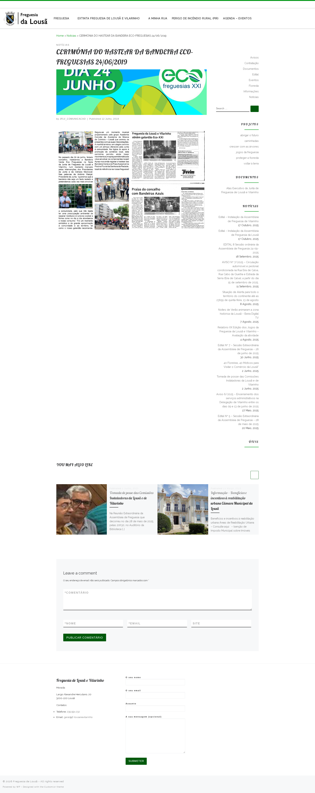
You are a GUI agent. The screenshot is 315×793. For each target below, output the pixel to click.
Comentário (77, 592)
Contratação (251, 63)
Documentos (251, 68)
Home (60, 35)
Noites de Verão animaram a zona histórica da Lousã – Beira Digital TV (238, 313)
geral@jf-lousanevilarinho (78, 717)
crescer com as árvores (244, 146)
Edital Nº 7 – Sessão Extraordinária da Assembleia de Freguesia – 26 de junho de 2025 (238, 349)
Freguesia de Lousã (25, 781)
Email (135, 623)
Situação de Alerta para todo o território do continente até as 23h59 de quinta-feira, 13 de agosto (237, 296)
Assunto (131, 704)
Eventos (254, 80)
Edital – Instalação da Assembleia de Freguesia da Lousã (239, 232)
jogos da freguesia (247, 152)
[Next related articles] (254, 475)
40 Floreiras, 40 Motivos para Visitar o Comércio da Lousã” (241, 364)
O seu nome (133, 677)
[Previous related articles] (246, 475)
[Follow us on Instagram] (311, 4)
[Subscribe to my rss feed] (301, 4)
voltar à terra (251, 163)
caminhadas (251, 140)
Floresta (254, 85)
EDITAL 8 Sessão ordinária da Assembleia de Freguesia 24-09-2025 (239, 248)
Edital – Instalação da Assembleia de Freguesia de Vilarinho (239, 219)
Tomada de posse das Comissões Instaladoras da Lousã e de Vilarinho (131, 498)
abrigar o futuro (249, 135)
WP (18, 787)
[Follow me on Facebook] (306, 4)
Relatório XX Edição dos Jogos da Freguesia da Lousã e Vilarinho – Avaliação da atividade (238, 331)
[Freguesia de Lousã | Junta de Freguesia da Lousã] (25, 17)
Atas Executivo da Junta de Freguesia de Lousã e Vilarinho (240, 190)
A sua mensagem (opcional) (144, 717)
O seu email (133, 690)
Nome (70, 623)
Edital (255, 74)
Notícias (71, 35)
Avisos (254, 57)
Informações (251, 91)
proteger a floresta (247, 157)
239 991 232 (73, 711)
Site (196, 623)
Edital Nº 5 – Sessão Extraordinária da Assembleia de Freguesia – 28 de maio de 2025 (238, 420)
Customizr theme (54, 787)
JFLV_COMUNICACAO (73, 119)
